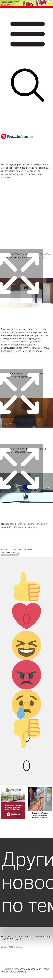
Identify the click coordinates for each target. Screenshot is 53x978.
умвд (16, 553)
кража (4, 553)
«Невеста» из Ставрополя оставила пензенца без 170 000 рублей (26, 938)
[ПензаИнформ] (17, 136)
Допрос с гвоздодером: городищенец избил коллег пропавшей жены (25, 970)
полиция (10, 553)
